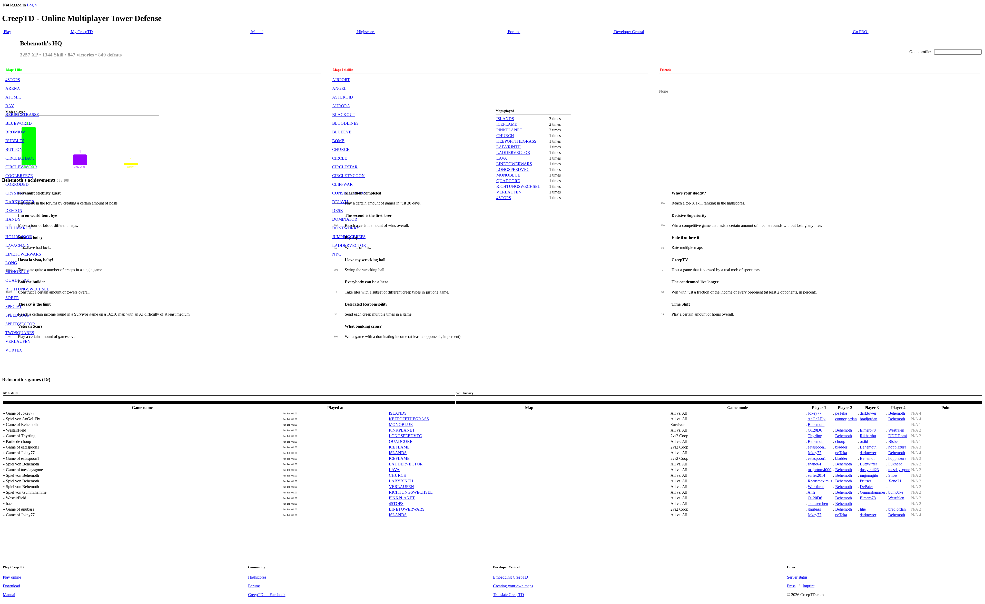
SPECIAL (13, 306)
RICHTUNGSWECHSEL (27, 289)
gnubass (814, 509)
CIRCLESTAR (345, 167)
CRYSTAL (14, 193)
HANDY (13, 219)
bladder (841, 447)
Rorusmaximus (820, 481)
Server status (797, 577)
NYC (336, 254)
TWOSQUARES (19, 332)
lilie (863, 509)
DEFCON (13, 210)
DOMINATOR (344, 219)
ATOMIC (13, 97)
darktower (868, 413)
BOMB (338, 141)
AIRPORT (341, 79)
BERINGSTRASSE (22, 114)
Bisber (893, 441)
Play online (12, 577)
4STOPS (12, 79)
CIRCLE (339, 158)
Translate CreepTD (508, 594)
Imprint (808, 586)
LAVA (501, 158)
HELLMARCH (18, 228)
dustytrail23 (869, 469)
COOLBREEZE (19, 175)
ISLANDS (505, 118)
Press (791, 586)
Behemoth (896, 413)
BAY (9, 106)
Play (7, 32)
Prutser (865, 481)
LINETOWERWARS (23, 254)
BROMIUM (15, 132)
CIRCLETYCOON (348, 175)
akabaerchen (818, 503)
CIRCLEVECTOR (21, 167)
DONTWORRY (345, 228)
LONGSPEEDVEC (512, 169)
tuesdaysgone (899, 469)
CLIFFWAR (342, 184)
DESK (337, 210)
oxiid (864, 441)
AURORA (341, 106)
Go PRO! (860, 32)
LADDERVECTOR (513, 152)
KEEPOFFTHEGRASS (516, 141)
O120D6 (815, 430)
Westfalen (896, 430)
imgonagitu (869, 475)
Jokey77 (814, 413)
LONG (11, 263)
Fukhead (895, 464)
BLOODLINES (345, 123)
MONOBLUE (17, 271)
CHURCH (341, 149)
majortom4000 (819, 469)
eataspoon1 (817, 447)
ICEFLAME (506, 124)
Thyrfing (815, 436)
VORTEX (13, 350)
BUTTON (14, 149)
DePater (866, 486)
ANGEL (339, 88)
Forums (513, 32)
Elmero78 (868, 430)
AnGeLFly (816, 419)
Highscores (365, 32)
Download (11, 586)
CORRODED (17, 184)
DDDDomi (897, 436)
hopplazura (897, 447)
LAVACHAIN (17, 245)
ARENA (12, 88)
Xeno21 (894, 481)
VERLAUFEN (18, 341)
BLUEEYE (341, 132)
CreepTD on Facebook (266, 594)
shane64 (814, 464)
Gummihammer (872, 492)
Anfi (811, 492)
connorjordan (846, 419)
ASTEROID (342, 97)
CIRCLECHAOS (20, 158)
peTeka (841, 413)
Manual (256, 32)
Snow (893, 475)
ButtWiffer (868, 464)
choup (840, 441)
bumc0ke (895, 492)
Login (32, 5)
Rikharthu (868, 436)
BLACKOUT (343, 114)
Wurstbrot (816, 486)
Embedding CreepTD (510, 577)
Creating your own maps (513, 586)
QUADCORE (17, 280)
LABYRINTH (508, 147)
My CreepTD (81, 32)
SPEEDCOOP (17, 315)
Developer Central (628, 32)
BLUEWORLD (18, 123)
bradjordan (868, 419)
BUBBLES (14, 141)
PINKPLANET (509, 130)
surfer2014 (816, 475)
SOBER (12, 298)
